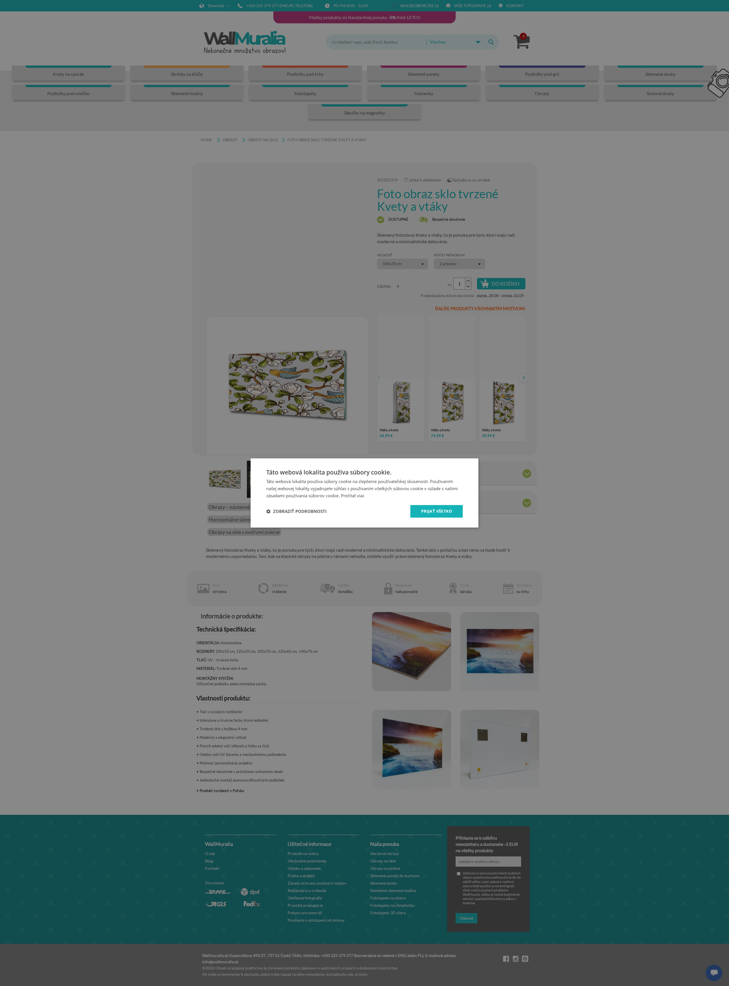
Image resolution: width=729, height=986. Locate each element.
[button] (296, 511)
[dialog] (364, 492)
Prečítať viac (352, 495)
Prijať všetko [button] (436, 511)
